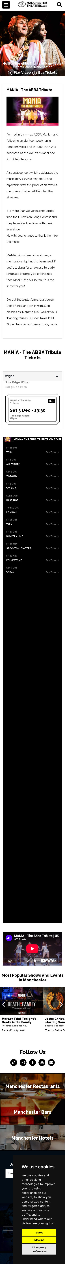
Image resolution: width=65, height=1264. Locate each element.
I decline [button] (39, 1239)
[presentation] (3, 1004)
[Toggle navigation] (6, 5)
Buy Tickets (47, 72)
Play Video (21, 72)
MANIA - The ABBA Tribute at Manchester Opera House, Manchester (33, 65)
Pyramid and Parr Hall (14, 1025)
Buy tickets (52, 452)
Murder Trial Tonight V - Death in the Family (20, 1020)
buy (51, 401)
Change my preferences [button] (39, 1249)
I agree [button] (39, 1232)
